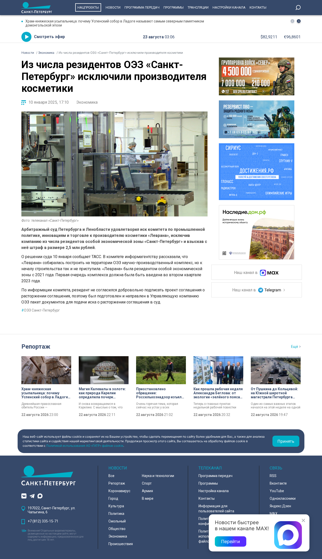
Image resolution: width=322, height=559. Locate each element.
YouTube (277, 491)
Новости (113, 7)
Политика (116, 514)
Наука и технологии (158, 476)
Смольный (117, 521)
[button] (299, 21)
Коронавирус (119, 491)
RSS (273, 476)
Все (111, 476)
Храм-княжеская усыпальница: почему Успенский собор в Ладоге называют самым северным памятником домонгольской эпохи (114, 23)
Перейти (230, 541)
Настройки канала (229, 7)
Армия (147, 491)
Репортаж (35, 346)
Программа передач (142, 7)
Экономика (87, 102)
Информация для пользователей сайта (216, 508)
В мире (147, 498)
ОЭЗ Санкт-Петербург (40, 310)
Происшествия (120, 544)
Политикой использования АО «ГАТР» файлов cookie (84, 446)
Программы (174, 7)
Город (113, 498)
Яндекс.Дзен (280, 506)
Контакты (258, 7)
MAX (273, 514)
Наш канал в (246, 272)
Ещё (294, 347)
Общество (117, 529)
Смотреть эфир (49, 36)
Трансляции (198, 7)
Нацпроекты (88, 7)
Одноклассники (283, 498)
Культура (116, 506)
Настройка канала (213, 491)
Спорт (147, 483)
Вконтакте (278, 483)
